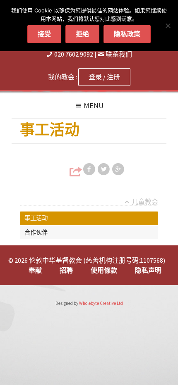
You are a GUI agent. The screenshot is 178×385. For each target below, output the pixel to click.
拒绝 (82, 34)
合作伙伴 (36, 232)
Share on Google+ (118, 169)
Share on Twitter (104, 169)
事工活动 (36, 218)
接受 (44, 34)
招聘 (66, 270)
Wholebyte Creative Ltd (101, 303)
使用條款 (104, 270)
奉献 (35, 270)
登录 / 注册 (104, 77)
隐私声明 (148, 270)
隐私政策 (127, 34)
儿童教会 (145, 202)
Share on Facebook (89, 169)
